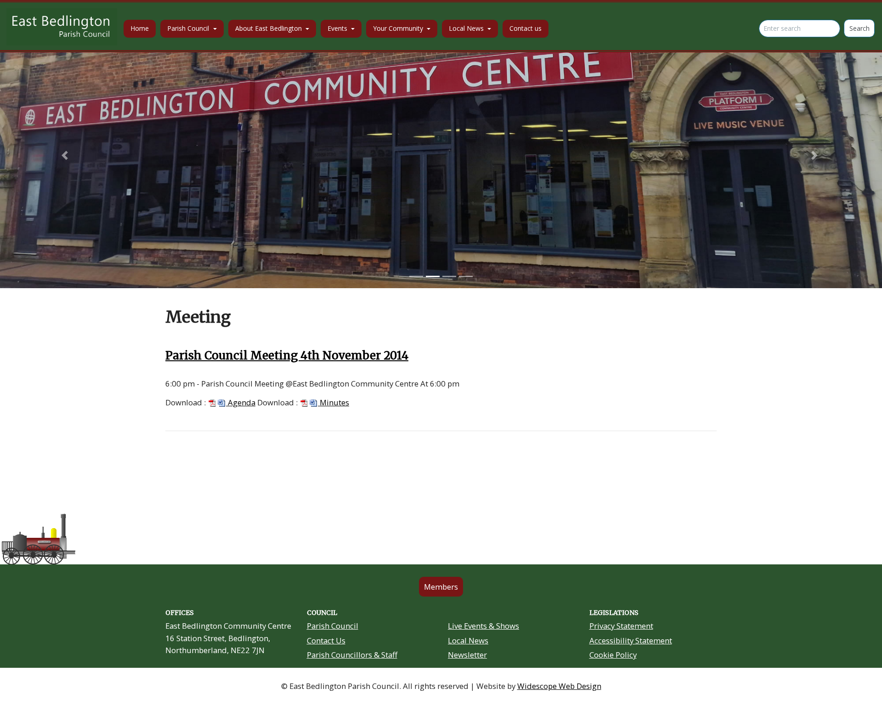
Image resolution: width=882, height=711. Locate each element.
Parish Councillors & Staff (352, 654)
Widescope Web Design (559, 686)
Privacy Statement (621, 625)
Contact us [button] (525, 28)
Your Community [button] (399, 28)
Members (441, 586)
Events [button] (338, 28)
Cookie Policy (613, 654)
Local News (468, 640)
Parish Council (332, 625)
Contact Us (326, 640)
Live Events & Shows (483, 625)
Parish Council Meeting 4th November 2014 (286, 355)
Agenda (240, 402)
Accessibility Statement (630, 640)
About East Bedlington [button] (269, 28)
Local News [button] (467, 28)
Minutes (333, 402)
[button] (66, 155)
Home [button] (139, 28)
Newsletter (467, 654)
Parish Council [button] (189, 28)
